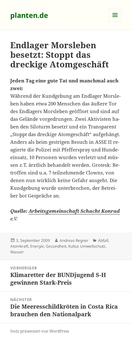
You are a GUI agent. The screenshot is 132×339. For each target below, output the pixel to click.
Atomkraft (19, 246)
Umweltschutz (92, 246)
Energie (37, 246)
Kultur (73, 246)
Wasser (17, 252)
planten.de (29, 15)
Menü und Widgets (115, 21)
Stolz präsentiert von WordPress (39, 331)
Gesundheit (56, 246)
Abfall (103, 240)
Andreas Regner (74, 240)
